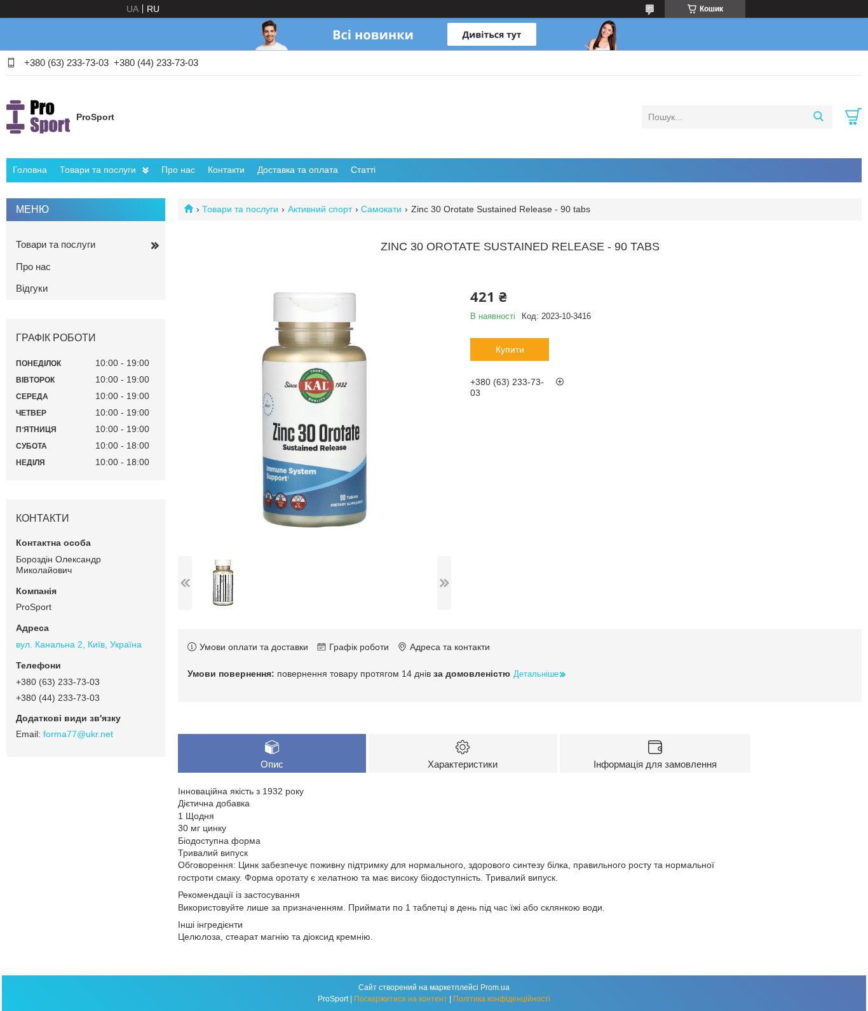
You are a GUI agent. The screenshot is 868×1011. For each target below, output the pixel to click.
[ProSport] (38, 116)
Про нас (178, 170)
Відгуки (32, 288)
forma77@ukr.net (78, 734)
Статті (363, 170)
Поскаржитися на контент (400, 998)
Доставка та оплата (297, 170)
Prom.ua (495, 987)
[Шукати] (818, 116)
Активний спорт (320, 209)
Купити (510, 349)
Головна (30, 170)
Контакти (226, 170)
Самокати (381, 209)
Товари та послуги (98, 170)
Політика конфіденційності (501, 998)
